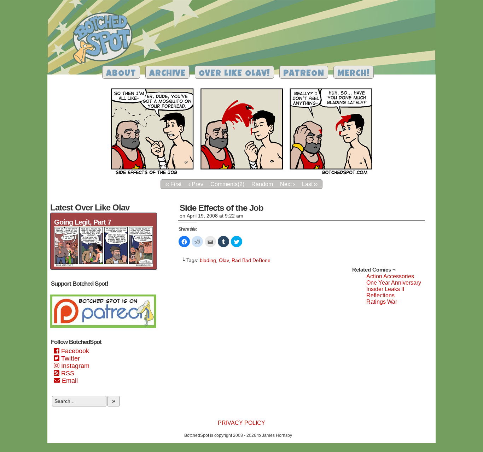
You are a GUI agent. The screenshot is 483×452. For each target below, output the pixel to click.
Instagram (74, 365)
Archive (167, 74)
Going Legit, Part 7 (82, 222)
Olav (224, 260)
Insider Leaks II (385, 289)
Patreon (303, 74)
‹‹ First (173, 184)
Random (262, 184)
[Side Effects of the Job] (241, 174)
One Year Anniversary (393, 283)
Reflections (380, 295)
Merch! (353, 74)
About (121, 74)
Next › (287, 184)
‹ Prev (195, 184)
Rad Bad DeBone (251, 260)
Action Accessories (390, 276)
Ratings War (381, 302)
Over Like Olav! (234, 74)
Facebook (74, 351)
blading (208, 260)
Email (69, 380)
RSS (66, 373)
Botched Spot (105, 39)
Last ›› (310, 184)
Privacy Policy (241, 423)
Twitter (69, 358)
